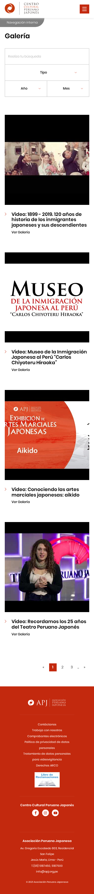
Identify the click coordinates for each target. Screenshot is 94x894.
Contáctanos (47, 724)
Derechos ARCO (47, 765)
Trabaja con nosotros (47, 730)
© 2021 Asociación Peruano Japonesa (47, 881)
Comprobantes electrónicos (47, 736)
